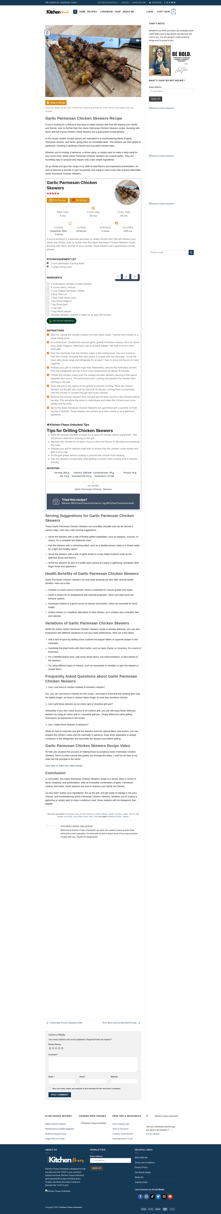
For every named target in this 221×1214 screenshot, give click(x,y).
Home (82, 12)
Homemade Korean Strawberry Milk (65, 1023)
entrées (111, 814)
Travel (96, 817)
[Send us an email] (174, 3)
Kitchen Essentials (107, 3)
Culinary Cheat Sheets (122, 1134)
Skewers (126, 817)
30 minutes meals (72, 814)
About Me (128, 12)
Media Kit (139, 1177)
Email (82, 1077)
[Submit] (191, 252)
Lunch (75, 817)
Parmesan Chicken (114, 817)
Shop (118, 12)
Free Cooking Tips (120, 1124)
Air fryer (83, 814)
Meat (91, 817)
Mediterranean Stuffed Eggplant (59, 1129)
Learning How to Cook (122, 1139)
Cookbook (106, 12)
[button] (48, 193)
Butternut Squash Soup (55, 1134)
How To (132, 814)
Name (51, 1077)
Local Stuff (68, 817)
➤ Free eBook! (152, 1134)
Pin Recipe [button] (81, 200)
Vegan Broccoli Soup (54, 1139)
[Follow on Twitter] (172, 3)
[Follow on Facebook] (164, 3)
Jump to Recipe (57, 102)
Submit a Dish (141, 1182)
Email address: (155, 87)
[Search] (75, 12)
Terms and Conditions (145, 1162)
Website (114, 1077)
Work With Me (141, 1158)
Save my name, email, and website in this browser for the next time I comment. (86, 1089)
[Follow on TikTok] (169, 3)
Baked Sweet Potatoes (55, 1124)
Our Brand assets (143, 1172)
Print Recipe (58, 200)
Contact (125, 3)
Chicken (98, 814)
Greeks (125, 814)
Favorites (118, 814)
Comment (53, 1055)
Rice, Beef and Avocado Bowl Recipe (120, 1023)
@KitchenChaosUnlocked (85, 503)
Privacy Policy (141, 1167)
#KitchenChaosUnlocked (119, 503)
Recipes (92, 12)
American (90, 814)
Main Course (83, 817)
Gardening (157, 3)
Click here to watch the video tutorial (63, 765)
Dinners (104, 814)
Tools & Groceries (120, 1129)
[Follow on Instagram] (167, 3)
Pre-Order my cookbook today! (61, 3)
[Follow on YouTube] (170, 1196)
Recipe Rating (54, 1044)
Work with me (139, 3)
